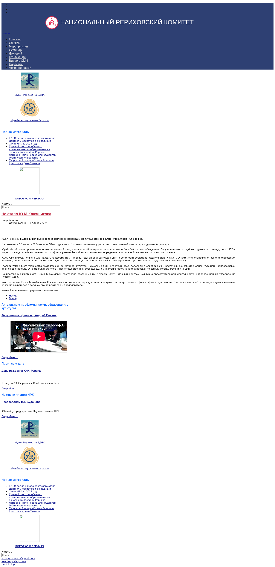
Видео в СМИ (18, 60)
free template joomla (13, 561)
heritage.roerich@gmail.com (18, 558)
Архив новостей (20, 67)
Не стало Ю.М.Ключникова (26, 214)
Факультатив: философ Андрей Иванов (28, 315)
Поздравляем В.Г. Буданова (20, 401)
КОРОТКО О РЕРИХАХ (29, 198)
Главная (15, 39)
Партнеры (16, 64)
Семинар (15, 50)
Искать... (6, 203)
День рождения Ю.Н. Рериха (21, 370)
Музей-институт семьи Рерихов (29, 120)
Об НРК (14, 42)
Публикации (17, 57)
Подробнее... (9, 357)
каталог (6, 33)
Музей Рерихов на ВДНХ (30, 94)
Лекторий (15, 53)
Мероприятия (18, 46)
